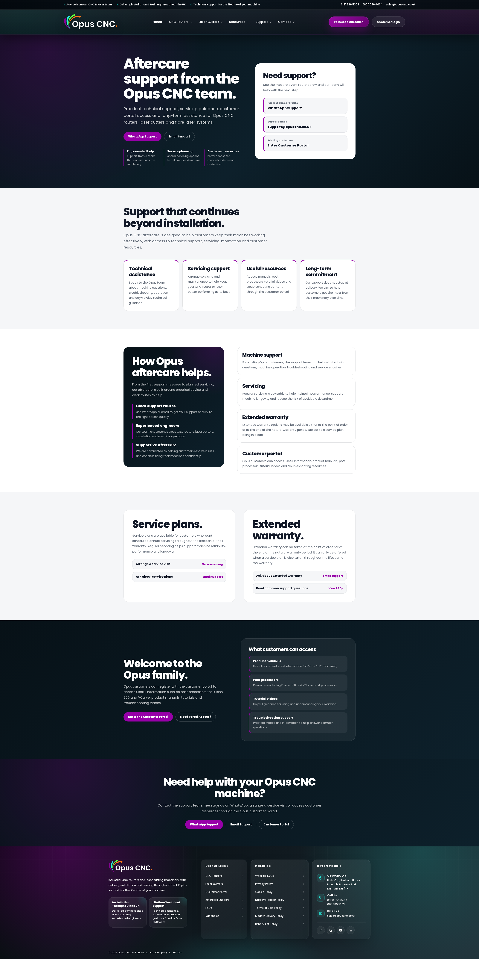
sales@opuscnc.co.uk (400, 4)
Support (262, 22)
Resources (237, 22)
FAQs (208, 908)
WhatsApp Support (142, 136)
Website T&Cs (264, 876)
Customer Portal (276, 824)
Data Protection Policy (269, 900)
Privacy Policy (264, 884)
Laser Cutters (209, 22)
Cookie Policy (263, 892)
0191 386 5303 (350, 4)
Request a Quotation (349, 22)
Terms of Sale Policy (268, 908)
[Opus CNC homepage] (91, 22)
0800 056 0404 (372, 4)
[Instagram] (331, 930)
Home (157, 22)
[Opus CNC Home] (131, 866)
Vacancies (212, 916)
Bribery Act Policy (266, 924)
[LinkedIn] (351, 930)
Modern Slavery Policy (269, 916)
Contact (284, 22)
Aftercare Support (217, 900)
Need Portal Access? (195, 717)
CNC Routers (178, 22)
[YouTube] (341, 930)
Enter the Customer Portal (148, 717)
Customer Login (388, 22)
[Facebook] (321, 930)
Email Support (179, 136)
